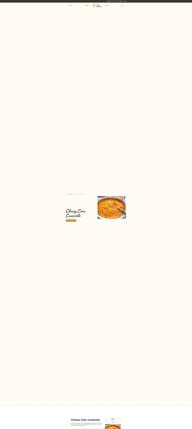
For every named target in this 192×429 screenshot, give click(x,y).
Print (113, 422)
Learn (122, 5)
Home (67, 193)
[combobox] (113, 1)
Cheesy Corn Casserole (78, 193)
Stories (106, 5)
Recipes (70, 5)
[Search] (121, 1)
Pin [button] (113, 419)
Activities (87, 5)
